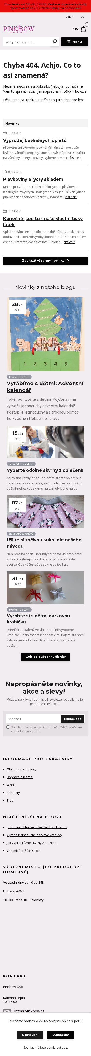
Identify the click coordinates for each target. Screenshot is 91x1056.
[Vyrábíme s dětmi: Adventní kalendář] (45, 334)
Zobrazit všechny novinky (43, 260)
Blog (10, 800)
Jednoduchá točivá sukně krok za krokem (37, 827)
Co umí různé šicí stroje (24, 851)
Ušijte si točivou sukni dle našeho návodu (44, 542)
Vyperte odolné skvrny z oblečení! (45, 470)
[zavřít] (85, 4)
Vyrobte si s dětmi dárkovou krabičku (38, 618)
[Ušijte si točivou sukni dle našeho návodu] (45, 511)
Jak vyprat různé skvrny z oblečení (32, 843)
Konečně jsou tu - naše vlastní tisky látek (43, 221)
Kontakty (13, 792)
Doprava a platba (20, 777)
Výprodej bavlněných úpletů (34, 140)
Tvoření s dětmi (19, 377)
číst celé (76, 157)
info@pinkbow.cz (73, 91)
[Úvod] (19, 29)
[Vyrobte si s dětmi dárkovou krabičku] (45, 587)
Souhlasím (60, 1035)
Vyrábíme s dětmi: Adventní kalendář (45, 386)
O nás (11, 785)
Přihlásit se (72, 719)
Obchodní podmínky (21, 769)
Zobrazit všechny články (46, 656)
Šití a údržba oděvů (21, 464)
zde (64, 1047)
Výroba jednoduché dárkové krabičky (34, 835)
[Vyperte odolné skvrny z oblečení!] (45, 442)
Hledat (54, 41)
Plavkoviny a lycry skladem (33, 179)
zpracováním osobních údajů (48, 727)
